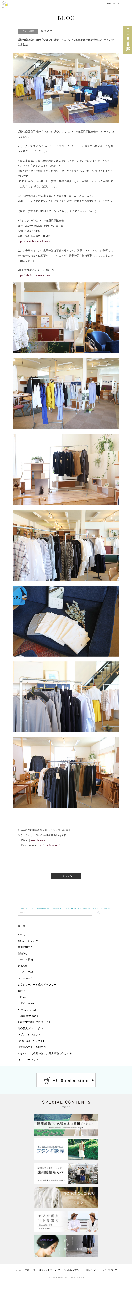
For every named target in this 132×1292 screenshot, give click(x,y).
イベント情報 (25, 972)
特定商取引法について (49, 1270)
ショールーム (25, 978)
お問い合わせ (90, 1270)
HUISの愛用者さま (28, 1015)
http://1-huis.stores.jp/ (50, 845)
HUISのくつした (27, 1009)
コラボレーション (28, 1059)
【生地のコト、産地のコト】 (34, 1047)
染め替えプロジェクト (30, 1028)
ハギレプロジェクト (29, 1034)
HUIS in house (26, 1003)
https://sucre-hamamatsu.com (34, 241)
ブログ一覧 (30, 1270)
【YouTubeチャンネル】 (31, 1040)
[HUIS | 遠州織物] (5, 3)
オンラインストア (109, 1270)
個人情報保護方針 (72, 1270)
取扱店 (21, 990)
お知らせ (23, 953)
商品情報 (23, 966)
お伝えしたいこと (28, 941)
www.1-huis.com (39, 840)
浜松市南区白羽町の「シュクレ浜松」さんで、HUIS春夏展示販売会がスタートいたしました (71, 908)
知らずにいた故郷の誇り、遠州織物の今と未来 (45, 1053)
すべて (21, 934)
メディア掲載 (25, 959)
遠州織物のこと (27, 947)
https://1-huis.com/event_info (34, 275)
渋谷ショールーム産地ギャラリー (37, 984)
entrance (22, 997)
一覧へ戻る (66, 876)
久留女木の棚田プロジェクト (34, 1022)
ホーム (18, 1270)
